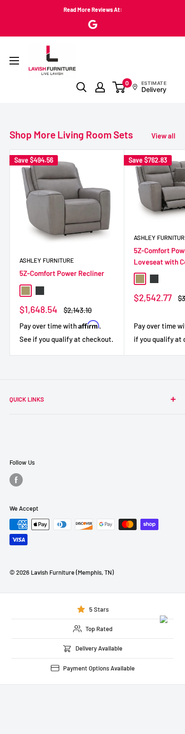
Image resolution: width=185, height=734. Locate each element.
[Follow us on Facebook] (16, 479)
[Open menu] (14, 60)
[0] (119, 87)
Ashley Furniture (46, 260)
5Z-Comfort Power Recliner (61, 273)
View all (163, 135)
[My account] (100, 87)
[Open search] (81, 87)
